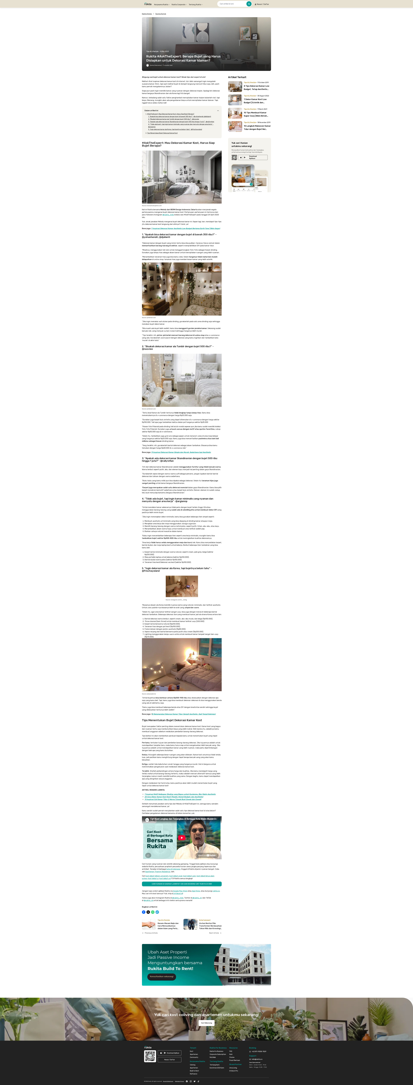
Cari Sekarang (206, 1023)
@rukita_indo (168, 215)
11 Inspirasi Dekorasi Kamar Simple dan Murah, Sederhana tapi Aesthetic (181, 452)
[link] (253, 157)
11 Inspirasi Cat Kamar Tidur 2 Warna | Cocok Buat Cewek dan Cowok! (173, 799)
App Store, (196, 891)
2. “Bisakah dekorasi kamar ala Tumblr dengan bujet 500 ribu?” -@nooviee (173, 119)
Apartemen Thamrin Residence (157, 872)
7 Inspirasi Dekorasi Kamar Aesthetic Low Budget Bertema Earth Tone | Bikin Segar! (185, 228)
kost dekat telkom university (157, 876)
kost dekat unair (175, 876)
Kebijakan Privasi (179, 1081)
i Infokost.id (178, 894)
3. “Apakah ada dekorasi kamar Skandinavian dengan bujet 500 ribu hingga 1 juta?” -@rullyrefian (181, 122)
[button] (262, 4)
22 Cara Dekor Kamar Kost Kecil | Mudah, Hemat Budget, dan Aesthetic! (174, 797)
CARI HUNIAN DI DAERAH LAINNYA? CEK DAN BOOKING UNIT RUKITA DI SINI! (182, 884)
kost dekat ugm (189, 876)
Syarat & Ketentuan (168, 1081)
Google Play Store (180, 891)
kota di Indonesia (173, 869)
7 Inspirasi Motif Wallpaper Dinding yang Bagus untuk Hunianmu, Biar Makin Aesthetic (180, 794)
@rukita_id (197, 898)
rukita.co (216, 891)
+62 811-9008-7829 (259, 1051)
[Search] (249, 3)
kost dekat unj (165, 879)
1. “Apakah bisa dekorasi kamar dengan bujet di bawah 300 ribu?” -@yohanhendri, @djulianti (179, 116)
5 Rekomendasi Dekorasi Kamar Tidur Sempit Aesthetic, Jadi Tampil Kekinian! (184, 714)
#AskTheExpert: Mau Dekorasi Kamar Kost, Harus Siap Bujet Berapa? (170, 114)
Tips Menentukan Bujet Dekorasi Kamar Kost (162, 133)
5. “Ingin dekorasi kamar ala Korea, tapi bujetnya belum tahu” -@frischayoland (175, 129)
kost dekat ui (153, 879)
